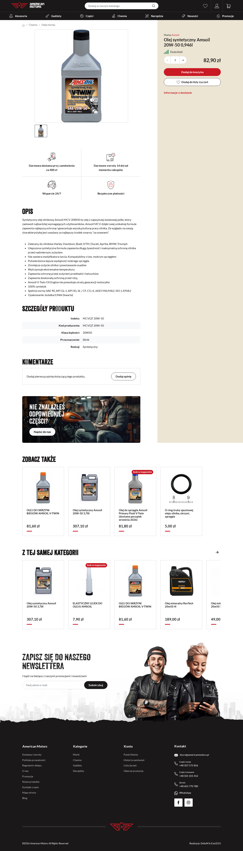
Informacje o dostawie (178, 92)
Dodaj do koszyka (192, 72)
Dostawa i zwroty (31, 754)
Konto (128, 746)
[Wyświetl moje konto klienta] (217, 5)
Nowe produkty (30, 781)
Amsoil (175, 34)
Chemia (122, 16)
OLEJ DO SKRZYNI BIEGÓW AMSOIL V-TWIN (43, 511)
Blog (24, 798)
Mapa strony (29, 792)
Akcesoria (21, 16)
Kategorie (80, 746)
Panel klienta (131, 754)
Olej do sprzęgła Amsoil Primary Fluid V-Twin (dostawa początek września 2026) (133, 514)
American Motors (34, 746)
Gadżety (56, 16)
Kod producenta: (69, 325)
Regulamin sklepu (32, 765)
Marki (76, 754)
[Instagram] (188, 802)
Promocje (228, 16)
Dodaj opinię (123, 376)
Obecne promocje (133, 770)
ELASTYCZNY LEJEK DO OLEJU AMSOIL (87, 605)
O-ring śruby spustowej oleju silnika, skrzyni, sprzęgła (179, 513)
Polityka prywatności (34, 760)
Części (89, 16)
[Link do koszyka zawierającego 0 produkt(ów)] (228, 5)
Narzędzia (157, 16)
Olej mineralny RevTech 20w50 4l (179, 605)
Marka (167, 34)
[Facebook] (178, 802)
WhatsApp (185, 792)
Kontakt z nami (30, 787)
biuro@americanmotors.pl (194, 754)
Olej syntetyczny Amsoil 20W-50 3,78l (87, 511)
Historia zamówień (134, 760)
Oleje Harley (48, 24)
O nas (25, 770)
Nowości (192, 16)
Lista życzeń (130, 765)
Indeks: (75, 318)
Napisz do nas (42, 431)
